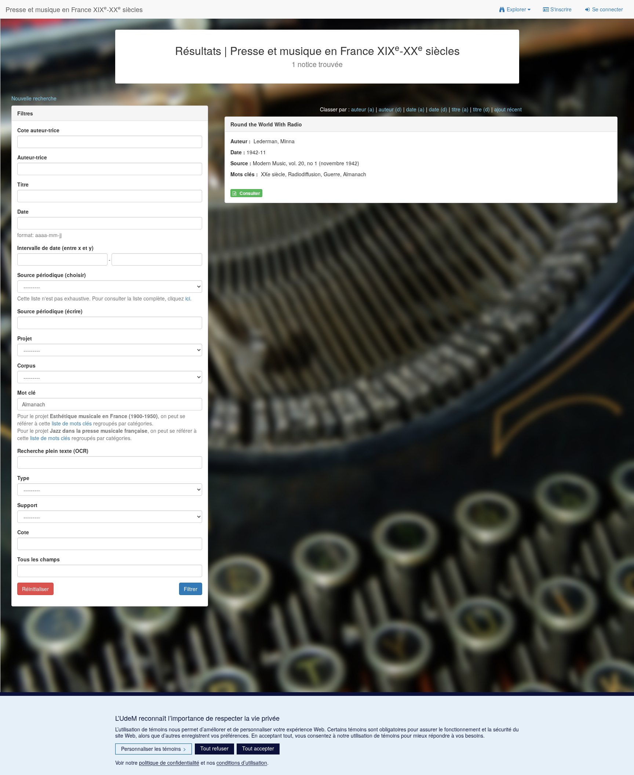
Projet (24, 338)
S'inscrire (560, 9)
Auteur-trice (32, 157)
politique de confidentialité (169, 762)
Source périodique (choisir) (51, 274)
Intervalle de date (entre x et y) (55, 247)
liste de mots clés (72, 423)
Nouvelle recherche (34, 98)
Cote (23, 532)
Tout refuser (214, 748)
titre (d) (481, 109)
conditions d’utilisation (241, 762)
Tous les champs (38, 559)
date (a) (415, 109)
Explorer (516, 9)
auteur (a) (362, 109)
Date (23, 211)
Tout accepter (258, 748)
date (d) (438, 109)
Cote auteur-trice (38, 130)
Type (23, 477)
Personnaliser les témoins (153, 748)
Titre (23, 184)
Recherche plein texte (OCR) (52, 450)
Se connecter (607, 9)
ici (187, 298)
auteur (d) (390, 109)
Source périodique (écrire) (50, 311)
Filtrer (190, 589)
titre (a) (460, 109)
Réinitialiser (35, 589)
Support (27, 505)
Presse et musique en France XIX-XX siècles (74, 9)
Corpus (26, 365)
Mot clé (26, 392)
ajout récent (508, 109)
